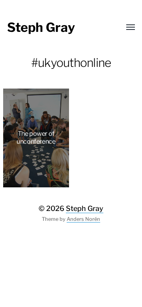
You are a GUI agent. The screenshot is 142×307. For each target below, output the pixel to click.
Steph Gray (41, 27)
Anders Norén (83, 219)
